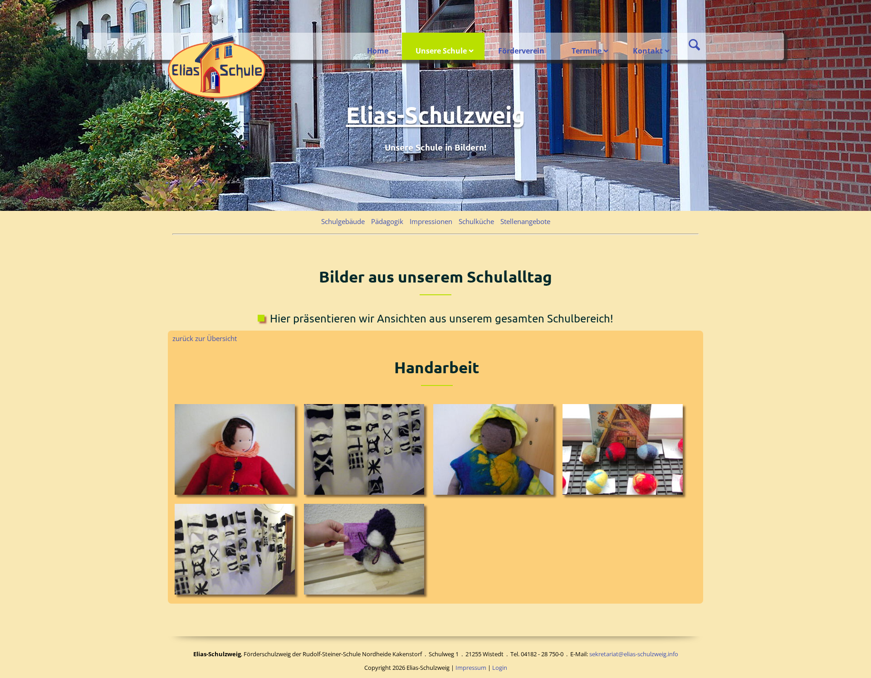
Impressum (470, 667)
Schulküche (476, 221)
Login (499, 667)
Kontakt (648, 51)
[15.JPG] (625, 451)
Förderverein (521, 51)
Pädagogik (387, 221)
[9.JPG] (366, 551)
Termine (587, 51)
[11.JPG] (495, 451)
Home (377, 51)
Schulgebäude (343, 221)
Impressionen (431, 221)
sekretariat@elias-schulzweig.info (633, 654)
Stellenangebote (525, 221)
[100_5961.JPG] (366, 451)
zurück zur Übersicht (204, 338)
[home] (218, 68)
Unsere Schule (441, 51)
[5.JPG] (237, 551)
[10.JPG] (237, 451)
